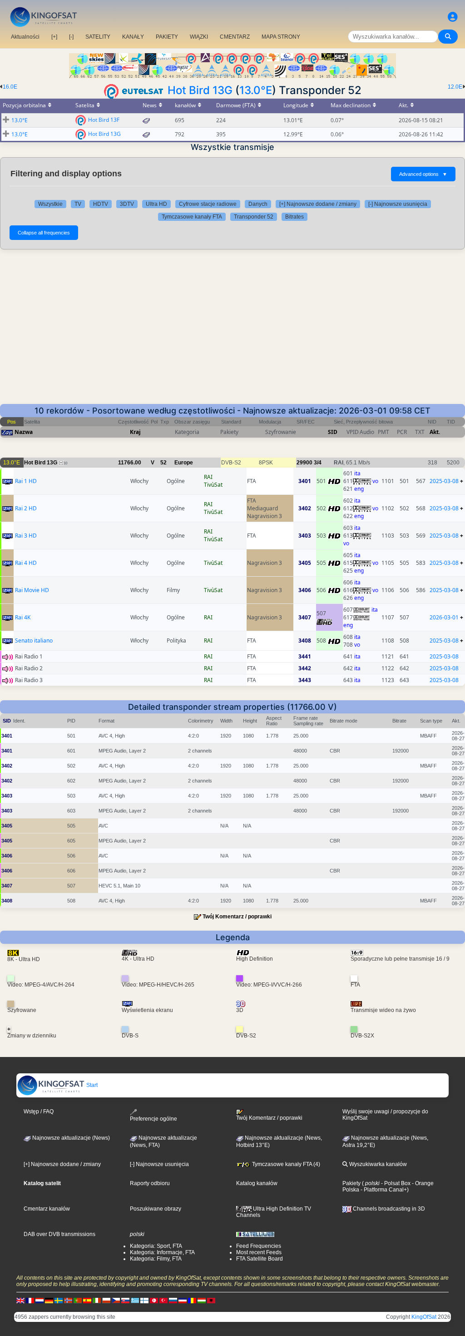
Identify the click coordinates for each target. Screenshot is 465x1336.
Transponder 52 (253, 217)
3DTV (127, 204)
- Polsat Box (395, 1183)
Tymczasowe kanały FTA (192, 217)
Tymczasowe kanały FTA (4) (285, 1164)
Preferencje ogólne (153, 1119)
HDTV (100, 204)
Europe (183, 462)
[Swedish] (58, 1300)
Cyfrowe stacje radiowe (208, 204)
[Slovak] (125, 1300)
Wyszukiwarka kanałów (377, 1164)
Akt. (435, 432)
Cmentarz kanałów (47, 1209)
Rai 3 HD (26, 535)
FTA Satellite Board (259, 1259)
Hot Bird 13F (103, 119)
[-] (71, 37)
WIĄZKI (199, 37)
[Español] (87, 1300)
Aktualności (25, 37)
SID (332, 432)
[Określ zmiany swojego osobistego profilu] (453, 17)
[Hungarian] (202, 1300)
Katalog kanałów (256, 1183)
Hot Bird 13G (200, 90)
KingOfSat (423, 1317)
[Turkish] (163, 1300)
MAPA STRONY (281, 37)
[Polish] (106, 1300)
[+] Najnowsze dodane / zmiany (317, 204)
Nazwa (24, 432)
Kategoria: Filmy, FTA (156, 1259)
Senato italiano (34, 640)
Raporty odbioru (150, 1183)
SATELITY (97, 37)
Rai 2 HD (26, 508)
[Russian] (173, 1300)
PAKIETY (167, 37)
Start (91, 1085)
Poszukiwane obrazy (155, 1209)
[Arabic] (154, 1300)
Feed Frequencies (258, 1246)
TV (77, 204)
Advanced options (423, 174)
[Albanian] (211, 1300)
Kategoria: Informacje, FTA (162, 1252)
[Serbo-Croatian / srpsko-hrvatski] (182, 1300)
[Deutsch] (49, 1300)
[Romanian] (192, 1300)
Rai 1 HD (26, 481)
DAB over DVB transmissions (59, 1234)
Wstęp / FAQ (39, 1111)
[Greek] (135, 1300)
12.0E (455, 87)
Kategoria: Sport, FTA (156, 1246)
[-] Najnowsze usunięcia (397, 204)
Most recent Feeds (259, 1252)
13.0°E (255, 90)
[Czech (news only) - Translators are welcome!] (116, 1300)
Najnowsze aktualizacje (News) (70, 1138)
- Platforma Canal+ (383, 1189)
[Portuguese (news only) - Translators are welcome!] (78, 1300)
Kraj (135, 432)
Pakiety (351, 1183)
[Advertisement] (232, 326)
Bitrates (294, 217)
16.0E (10, 87)
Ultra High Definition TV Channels (273, 1212)
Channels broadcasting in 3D (388, 1209)
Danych (257, 204)
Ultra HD (156, 204)
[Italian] (97, 1300)
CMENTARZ (235, 37)
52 (163, 462)
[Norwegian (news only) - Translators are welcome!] (68, 1300)
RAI (208, 477)
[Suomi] (144, 1300)
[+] (54, 37)
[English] (20, 1300)
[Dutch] (39, 1300)
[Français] (30, 1300)
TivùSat (213, 485)
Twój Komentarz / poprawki (237, 916)
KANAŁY (133, 37)
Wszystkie (50, 204)
